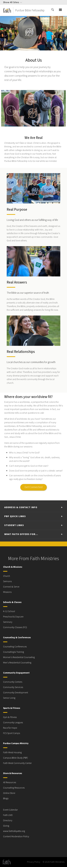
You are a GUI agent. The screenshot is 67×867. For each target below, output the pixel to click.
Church (6, 576)
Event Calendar (10, 810)
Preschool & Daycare (13, 616)
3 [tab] (31, 128)
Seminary (7, 622)
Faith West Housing (12, 752)
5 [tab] (39, 128)
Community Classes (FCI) (15, 627)
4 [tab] (35, 128)
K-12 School (9, 611)
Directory (7, 820)
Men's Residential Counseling (17, 662)
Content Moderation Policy (16, 836)
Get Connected (33, 487)
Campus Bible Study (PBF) (15, 758)
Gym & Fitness (10, 717)
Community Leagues (13, 722)
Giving (6, 826)
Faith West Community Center (17, 763)
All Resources (9, 782)
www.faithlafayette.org (14, 831)
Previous (10, 111)
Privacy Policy (33, 862)
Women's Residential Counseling (19, 657)
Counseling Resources (14, 788)
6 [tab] (44, 128)
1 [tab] (23, 128)
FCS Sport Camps (11, 733)
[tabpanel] (33, 108)
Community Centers (12, 682)
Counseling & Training (13, 652)
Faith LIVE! (8, 815)
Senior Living (9, 698)
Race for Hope (10, 728)
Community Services (13, 687)
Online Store (9, 793)
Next (56, 111)
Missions (7, 592)
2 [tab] (27, 128)
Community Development (15, 692)
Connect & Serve (11, 586)
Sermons (7, 581)
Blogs (5, 798)
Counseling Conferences (15, 646)
